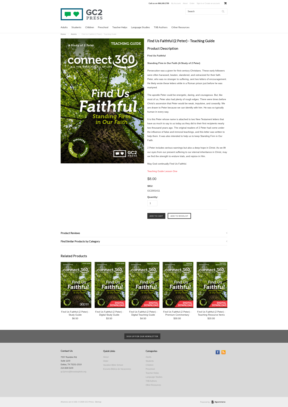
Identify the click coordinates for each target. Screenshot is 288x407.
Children (89, 27)
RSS (224, 352)
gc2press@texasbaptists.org (73, 372)
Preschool (103, 27)
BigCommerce (219, 402)
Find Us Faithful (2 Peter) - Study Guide (75, 313)
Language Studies (140, 27)
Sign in (199, 3)
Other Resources (180, 27)
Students (76, 27)
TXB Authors (161, 27)
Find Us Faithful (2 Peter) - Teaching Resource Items (211, 313)
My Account (176, 3)
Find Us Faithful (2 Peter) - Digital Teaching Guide (143, 313)
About (185, 3)
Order (192, 3)
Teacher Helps (119, 27)
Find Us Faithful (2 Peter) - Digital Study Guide (109, 313)
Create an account (212, 3)
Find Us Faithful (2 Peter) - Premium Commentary (177, 313)
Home (63, 34)
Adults (64, 27)
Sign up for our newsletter (142, 336)
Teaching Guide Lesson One (162, 171)
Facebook (218, 352)
